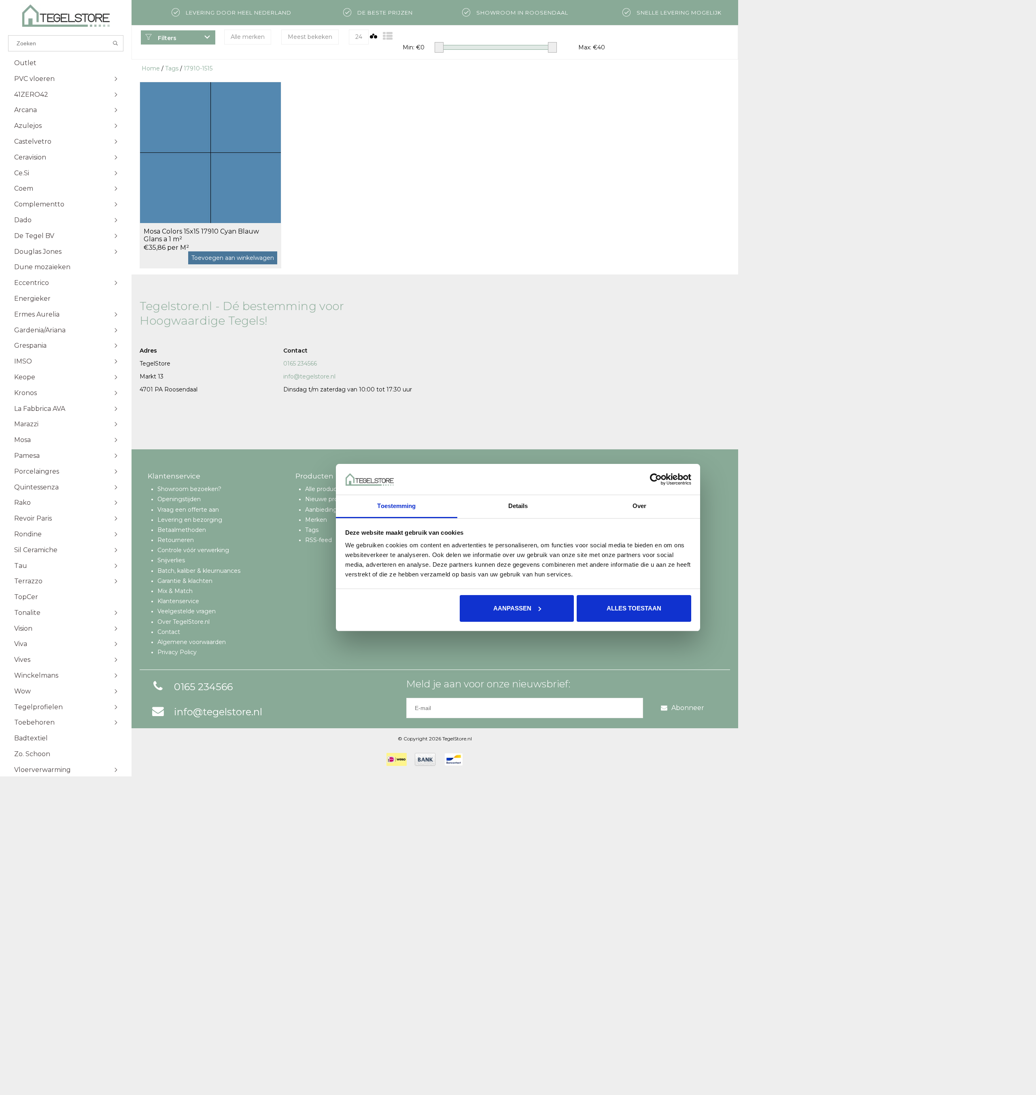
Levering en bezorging (189, 519)
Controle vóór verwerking (193, 550)
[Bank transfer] (425, 759)
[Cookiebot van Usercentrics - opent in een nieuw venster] (655, 479)
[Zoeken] (115, 43)
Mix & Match (175, 591)
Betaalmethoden (181, 530)
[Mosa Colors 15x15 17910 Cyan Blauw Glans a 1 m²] (210, 152)
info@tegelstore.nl (309, 376)
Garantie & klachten (184, 581)
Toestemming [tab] (396, 505)
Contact (168, 632)
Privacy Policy (177, 652)
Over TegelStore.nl (183, 621)
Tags (171, 68)
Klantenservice (178, 601)
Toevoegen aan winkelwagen (232, 258)
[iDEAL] (396, 759)
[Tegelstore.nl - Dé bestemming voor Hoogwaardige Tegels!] (66, 15)
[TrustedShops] (475, 759)
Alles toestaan (634, 608)
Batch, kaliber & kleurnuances (198, 570)
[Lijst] (388, 36)
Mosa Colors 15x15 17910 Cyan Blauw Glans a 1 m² (201, 235)
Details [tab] (518, 505)
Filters (166, 38)
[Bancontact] (454, 759)
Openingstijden (179, 499)
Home (151, 68)
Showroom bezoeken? (189, 489)
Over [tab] (639, 505)
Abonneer (687, 708)
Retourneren (175, 540)
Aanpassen (512, 608)
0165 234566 (300, 363)
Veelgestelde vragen (186, 611)
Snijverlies (171, 560)
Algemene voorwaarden (191, 642)
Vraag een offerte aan (188, 509)
